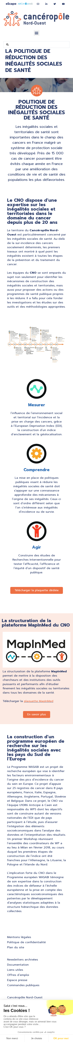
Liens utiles (15, 970)
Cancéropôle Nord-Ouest (25, 997)
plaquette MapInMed (38, 701)
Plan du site (15, 947)
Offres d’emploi (18, 975)
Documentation (18, 965)
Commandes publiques (23, 985)
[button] (37, 33)
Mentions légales (19, 937)
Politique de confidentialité (26, 942)
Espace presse (17, 980)
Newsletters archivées (22, 959)
